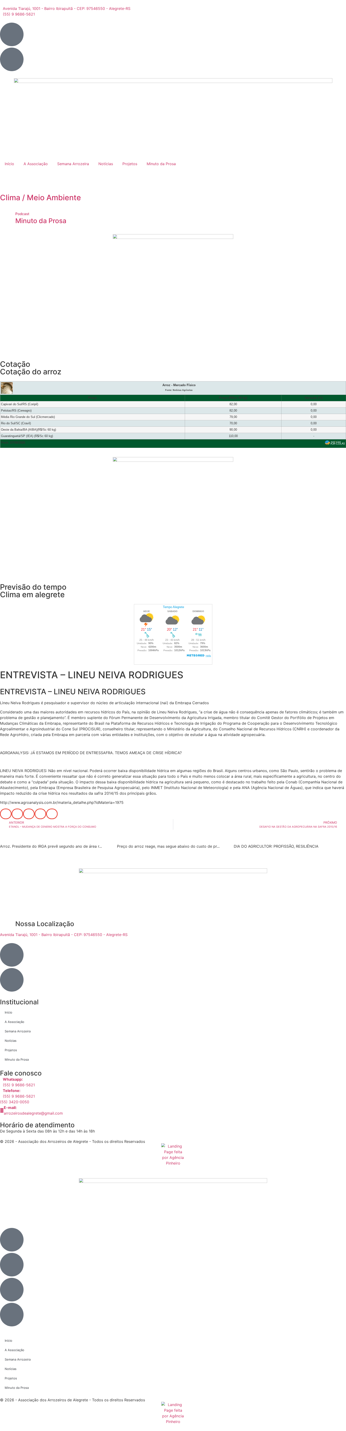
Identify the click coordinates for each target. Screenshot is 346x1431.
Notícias (105, 163)
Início (9, 163)
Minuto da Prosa (161, 163)
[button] (6, 814)
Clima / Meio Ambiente (40, 197)
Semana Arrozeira (73, 163)
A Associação (36, 163)
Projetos (129, 163)
